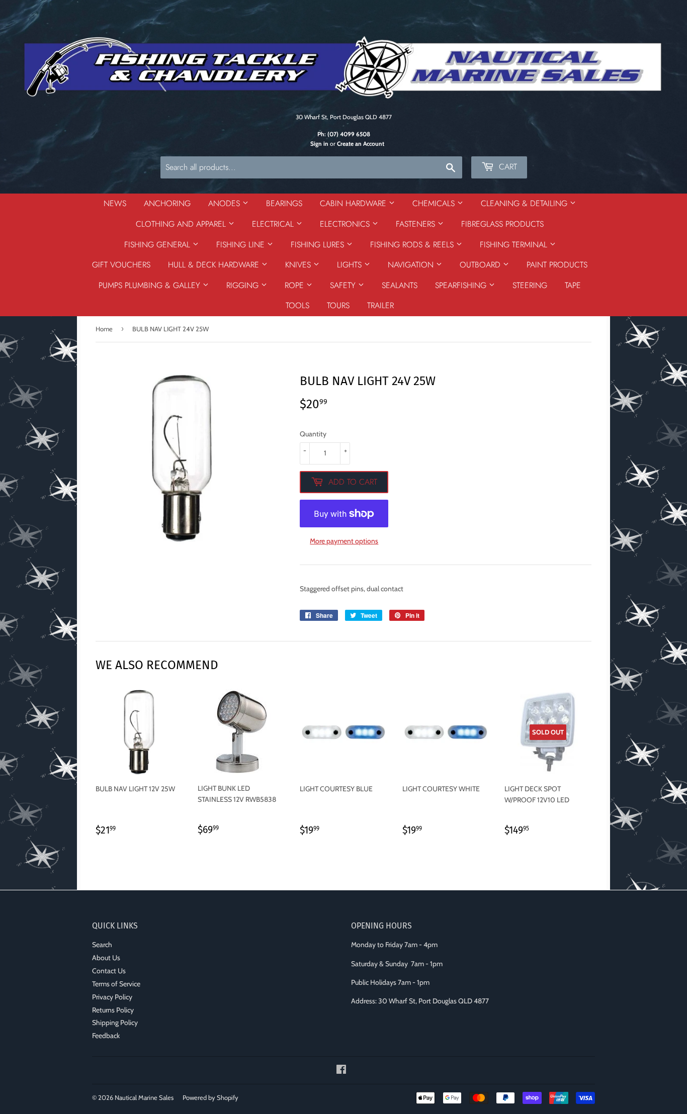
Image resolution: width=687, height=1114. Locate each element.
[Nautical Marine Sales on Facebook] (341, 1070)
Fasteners (417, 224)
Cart (506, 166)
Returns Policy (113, 1009)
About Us (106, 957)
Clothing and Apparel (182, 224)
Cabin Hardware (354, 203)
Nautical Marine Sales (144, 1097)
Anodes (225, 203)
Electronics (346, 224)
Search (102, 944)
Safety (344, 285)
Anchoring (167, 203)
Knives (299, 264)
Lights (350, 264)
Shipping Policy (115, 1022)
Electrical (274, 224)
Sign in (319, 143)
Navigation (412, 264)
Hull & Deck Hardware (215, 264)
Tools (297, 305)
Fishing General (158, 244)
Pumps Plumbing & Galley (151, 285)
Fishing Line (241, 244)
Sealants (399, 285)
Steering (529, 285)
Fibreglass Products (502, 224)
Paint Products (557, 264)
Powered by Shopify (210, 1097)
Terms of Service (116, 983)
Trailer (380, 305)
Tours (338, 305)
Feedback (106, 1035)
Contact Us (109, 970)
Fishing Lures (319, 244)
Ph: (343, 134)
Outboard (481, 264)
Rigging (243, 285)
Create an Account (360, 143)
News (115, 203)
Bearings (284, 203)
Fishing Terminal (515, 244)
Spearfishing (462, 285)
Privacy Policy (112, 996)
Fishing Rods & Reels (413, 244)
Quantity (313, 433)
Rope (295, 285)
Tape (573, 285)
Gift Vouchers (121, 264)
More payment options (344, 540)
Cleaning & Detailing (525, 203)
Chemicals (434, 203)
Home (104, 329)
